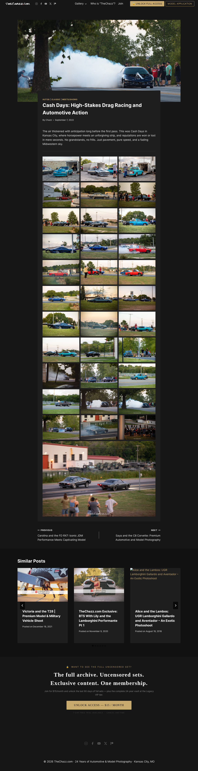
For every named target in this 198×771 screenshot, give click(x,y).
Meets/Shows (69, 99)
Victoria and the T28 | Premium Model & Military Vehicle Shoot (41, 616)
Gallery (79, 3)
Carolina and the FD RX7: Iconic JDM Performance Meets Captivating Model (62, 535)
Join (120, 3)
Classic (56, 99)
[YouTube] (46, 3)
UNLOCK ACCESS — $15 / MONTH (99, 705)
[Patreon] (55, 3)
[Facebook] (41, 3)
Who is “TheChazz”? (102, 3)
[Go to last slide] (22, 605)
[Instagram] (36, 3)
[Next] (175, 605)
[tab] (93, 646)
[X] (50, 3)
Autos (46, 99)
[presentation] (42, 584)
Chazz (49, 120)
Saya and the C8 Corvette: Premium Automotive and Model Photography (138, 535)
